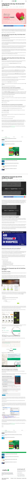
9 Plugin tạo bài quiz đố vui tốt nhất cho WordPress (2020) (11, 459)
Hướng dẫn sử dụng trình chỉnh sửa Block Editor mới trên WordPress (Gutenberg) (13, 141)
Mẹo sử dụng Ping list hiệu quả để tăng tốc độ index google (11, 160)
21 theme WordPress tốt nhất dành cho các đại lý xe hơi (11, 168)
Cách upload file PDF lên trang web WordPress (10, 437)
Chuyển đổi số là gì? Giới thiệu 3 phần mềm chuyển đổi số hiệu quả (12, 163)
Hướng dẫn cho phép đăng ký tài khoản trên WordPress (10, 138)
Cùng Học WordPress (6, 478)
